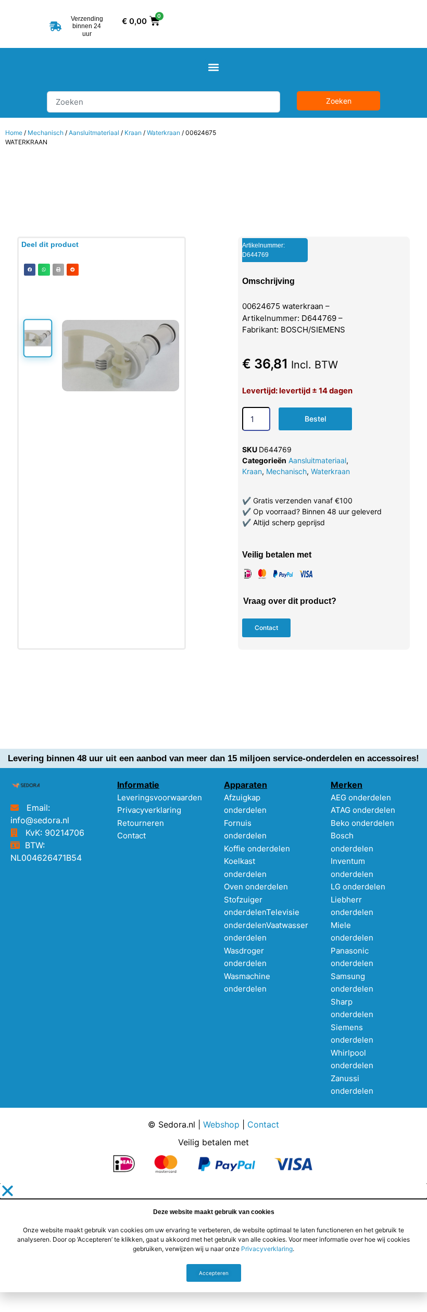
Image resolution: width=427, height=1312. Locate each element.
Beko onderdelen (362, 823)
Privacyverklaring (149, 810)
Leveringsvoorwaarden (159, 797)
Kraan (133, 133)
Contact (131, 835)
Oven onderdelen (256, 887)
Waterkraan (163, 133)
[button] (213, 67)
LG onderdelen (358, 887)
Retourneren (140, 823)
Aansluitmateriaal (94, 133)
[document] (213, 1237)
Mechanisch (46, 133)
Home (13, 133)
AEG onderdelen (361, 797)
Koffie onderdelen (257, 848)
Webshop (221, 1124)
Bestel (315, 418)
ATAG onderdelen (363, 810)
